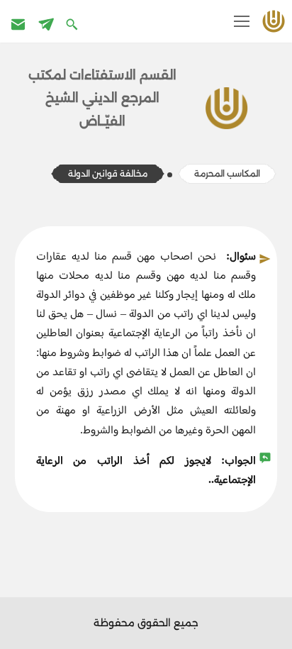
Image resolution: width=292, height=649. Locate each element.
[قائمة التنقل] (241, 21)
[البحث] (73, 23)
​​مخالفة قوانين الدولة (107, 173)
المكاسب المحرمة (227, 173)
